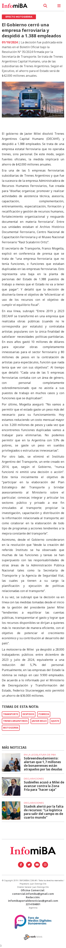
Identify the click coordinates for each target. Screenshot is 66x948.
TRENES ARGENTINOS (15, 720)
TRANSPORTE (10, 714)
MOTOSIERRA (10, 727)
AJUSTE (55, 720)
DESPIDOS (28, 714)
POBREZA (43, 714)
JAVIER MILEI (39, 720)
